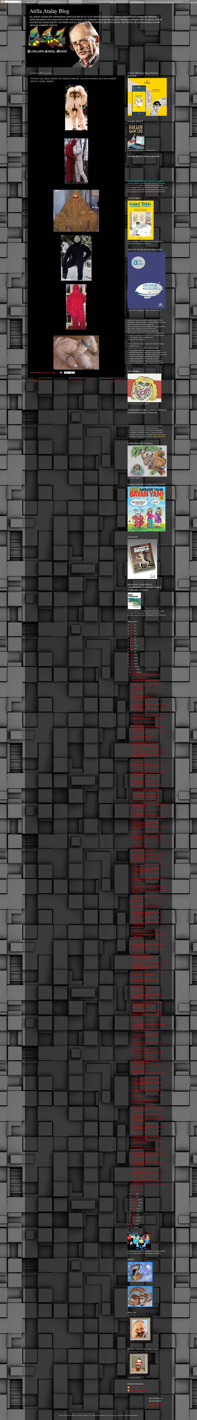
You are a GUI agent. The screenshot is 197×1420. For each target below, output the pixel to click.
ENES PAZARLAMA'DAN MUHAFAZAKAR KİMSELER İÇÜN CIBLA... (146, 995)
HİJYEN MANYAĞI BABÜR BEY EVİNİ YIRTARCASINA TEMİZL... (145, 1030)
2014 (132, 652)
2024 (132, 625)
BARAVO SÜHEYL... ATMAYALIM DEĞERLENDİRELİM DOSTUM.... (144, 850)
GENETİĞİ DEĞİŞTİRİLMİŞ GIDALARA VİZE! (147, 1149)
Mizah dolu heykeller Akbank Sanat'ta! (145, 742)
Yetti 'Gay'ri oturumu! (138, 909)
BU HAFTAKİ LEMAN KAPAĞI (142, 1103)
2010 (132, 664)
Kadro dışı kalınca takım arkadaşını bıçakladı (147, 1053)
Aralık (134, 669)
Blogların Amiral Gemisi (138, 1390)
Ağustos (135, 1200)
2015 (132, 649)
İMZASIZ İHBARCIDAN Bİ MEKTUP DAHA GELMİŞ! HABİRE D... (146, 1084)
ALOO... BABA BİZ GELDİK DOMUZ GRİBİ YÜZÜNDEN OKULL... (146, 810)
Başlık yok (135, 1039)
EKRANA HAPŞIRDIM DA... (141, 696)
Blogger (113, 1415)
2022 (132, 628)
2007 (132, 1227)
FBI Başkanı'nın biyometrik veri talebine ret (146, 785)
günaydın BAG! (136, 1146)
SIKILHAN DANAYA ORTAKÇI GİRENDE (145, 681)
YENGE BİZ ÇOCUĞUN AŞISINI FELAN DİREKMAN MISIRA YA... (145, 1061)
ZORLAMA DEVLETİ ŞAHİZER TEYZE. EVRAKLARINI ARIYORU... (145, 823)
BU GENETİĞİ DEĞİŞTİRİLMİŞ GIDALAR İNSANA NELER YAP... (146, 967)
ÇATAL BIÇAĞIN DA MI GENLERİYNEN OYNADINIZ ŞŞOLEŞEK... (145, 869)
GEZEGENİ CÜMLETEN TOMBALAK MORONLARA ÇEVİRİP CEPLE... (144, 1056)
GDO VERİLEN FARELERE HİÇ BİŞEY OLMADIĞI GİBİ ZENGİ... (145, 1049)
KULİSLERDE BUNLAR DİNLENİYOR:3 (145, 797)
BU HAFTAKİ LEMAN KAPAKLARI (143, 974)
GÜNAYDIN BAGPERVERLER (142, 1124)
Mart (134, 1214)
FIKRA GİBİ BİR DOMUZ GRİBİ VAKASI (145, 1152)
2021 (132, 631)
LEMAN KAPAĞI (137, 689)
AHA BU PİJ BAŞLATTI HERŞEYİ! (143, 1106)
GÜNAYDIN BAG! (137, 1190)
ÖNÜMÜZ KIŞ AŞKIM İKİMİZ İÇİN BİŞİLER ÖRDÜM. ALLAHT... (146, 756)
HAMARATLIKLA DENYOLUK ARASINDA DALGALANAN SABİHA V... (146, 1003)
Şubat (134, 1218)
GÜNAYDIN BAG (137, 927)
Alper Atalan (134, 1387)
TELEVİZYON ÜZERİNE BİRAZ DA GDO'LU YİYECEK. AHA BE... (147, 945)
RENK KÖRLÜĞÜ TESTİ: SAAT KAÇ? (145, 906)
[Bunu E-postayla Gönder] (65, 372)
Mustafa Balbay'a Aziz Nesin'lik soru (144, 764)
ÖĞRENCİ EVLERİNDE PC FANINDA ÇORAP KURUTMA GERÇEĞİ (147, 768)
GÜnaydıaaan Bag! (138, 1070)
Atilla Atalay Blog (49, 10)
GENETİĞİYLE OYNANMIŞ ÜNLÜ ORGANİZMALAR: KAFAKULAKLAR (145, 746)
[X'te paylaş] (69, 372)
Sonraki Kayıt (36, 381)
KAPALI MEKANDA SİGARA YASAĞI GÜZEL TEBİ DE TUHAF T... (147, 1176)
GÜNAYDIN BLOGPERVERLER (142, 1160)
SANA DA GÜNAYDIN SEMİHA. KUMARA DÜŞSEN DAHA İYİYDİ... (146, 923)
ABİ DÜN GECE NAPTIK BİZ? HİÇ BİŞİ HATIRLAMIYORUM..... (145, 801)
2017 (132, 643)
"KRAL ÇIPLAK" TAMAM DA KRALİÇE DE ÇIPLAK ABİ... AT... (146, 1132)
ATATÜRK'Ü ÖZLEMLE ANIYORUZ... (144, 999)
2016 (132, 646)
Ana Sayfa (76, 381)
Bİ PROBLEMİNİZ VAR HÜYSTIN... (144, 814)
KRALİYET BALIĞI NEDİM (140, 739)
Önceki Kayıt (116, 381)
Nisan (134, 1212)
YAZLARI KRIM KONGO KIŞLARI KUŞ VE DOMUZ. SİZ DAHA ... (146, 1137)
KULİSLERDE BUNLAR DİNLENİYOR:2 (145, 794)
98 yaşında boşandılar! (139, 977)
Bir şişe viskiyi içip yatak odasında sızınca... (147, 1042)
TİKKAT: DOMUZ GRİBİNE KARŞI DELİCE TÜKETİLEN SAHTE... (146, 896)
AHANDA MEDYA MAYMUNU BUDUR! (145, 980)
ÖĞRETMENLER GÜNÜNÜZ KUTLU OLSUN (147, 719)
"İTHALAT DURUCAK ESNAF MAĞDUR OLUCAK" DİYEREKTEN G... (145, 1035)
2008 (132, 1224)
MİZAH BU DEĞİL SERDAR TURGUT (144, 1172)
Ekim (134, 1194)
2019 (132, 637)
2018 (132, 640)
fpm (90, 1415)
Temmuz (135, 1203)
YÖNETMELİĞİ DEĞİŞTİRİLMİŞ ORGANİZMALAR (143, 781)
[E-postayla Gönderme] (61, 372)
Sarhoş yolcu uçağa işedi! (140, 954)
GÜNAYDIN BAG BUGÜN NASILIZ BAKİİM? (147, 1088)
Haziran (135, 1205)
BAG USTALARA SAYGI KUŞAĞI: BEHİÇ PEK (147, 971)
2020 (132, 634)
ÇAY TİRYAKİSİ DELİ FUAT (141, 1007)
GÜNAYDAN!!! (136, 900)
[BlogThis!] (67, 372)
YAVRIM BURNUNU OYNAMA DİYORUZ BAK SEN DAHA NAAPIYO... (147, 1142)
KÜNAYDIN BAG (137, 983)
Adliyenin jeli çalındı (138, 1045)
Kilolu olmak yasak (138, 883)
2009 (132, 666)
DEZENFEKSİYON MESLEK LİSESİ (144, 788)
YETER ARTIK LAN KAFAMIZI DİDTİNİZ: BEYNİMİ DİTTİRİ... (146, 700)
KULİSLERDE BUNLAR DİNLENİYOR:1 (145, 791)
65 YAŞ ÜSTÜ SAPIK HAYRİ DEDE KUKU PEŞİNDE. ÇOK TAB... (146, 918)
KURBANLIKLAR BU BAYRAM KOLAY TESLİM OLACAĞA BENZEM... (148, 1156)
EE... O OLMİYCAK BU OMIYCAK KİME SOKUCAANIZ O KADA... (145, 1079)
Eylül (134, 1197)
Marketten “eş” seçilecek (140, 986)
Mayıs (134, 1209)
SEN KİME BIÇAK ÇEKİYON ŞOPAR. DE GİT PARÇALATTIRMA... (147, 692)
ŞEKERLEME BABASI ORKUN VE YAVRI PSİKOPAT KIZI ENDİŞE (146, 913)
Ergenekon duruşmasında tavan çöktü (145, 777)
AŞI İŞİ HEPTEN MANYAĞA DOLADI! (144, 1100)
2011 (132, 661)
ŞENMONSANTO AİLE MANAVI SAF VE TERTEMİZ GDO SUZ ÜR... (145, 990)
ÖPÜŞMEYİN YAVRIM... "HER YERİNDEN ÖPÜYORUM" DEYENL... (146, 685)
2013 (132, 655)
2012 (132, 658)
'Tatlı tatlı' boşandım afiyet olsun (143, 736)
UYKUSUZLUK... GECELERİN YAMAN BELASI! (148, 903)
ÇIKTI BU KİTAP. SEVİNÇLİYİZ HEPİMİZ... (146, 675)
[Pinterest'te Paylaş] (74, 372)
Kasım (134, 672)
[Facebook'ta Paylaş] (71, 372)
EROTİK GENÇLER (138, 846)
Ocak (134, 1220)
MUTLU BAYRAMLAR (139, 678)
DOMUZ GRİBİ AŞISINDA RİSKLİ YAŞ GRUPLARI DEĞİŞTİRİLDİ (145, 958)
